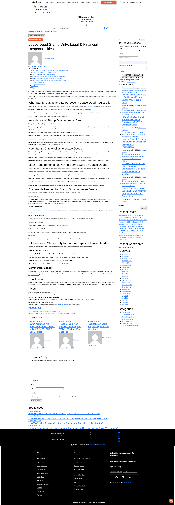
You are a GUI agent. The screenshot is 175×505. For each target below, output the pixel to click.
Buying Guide (126, 312)
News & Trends (127, 321)
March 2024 (125, 304)
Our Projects (41, 462)
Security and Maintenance (130, 325)
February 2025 (126, 280)
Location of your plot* (125, 65)
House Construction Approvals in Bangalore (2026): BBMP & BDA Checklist (70, 328)
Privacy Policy (78, 478)
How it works (41, 458)
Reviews (39, 495)
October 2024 (126, 289)
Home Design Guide (128, 317)
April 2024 (125, 302)
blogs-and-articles (42, 9)
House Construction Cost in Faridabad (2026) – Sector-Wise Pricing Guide (134, 98)
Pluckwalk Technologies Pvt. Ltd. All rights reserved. (88, 502)
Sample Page (64, 28)
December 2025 (127, 258)
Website (33, 393)
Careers (39, 488)
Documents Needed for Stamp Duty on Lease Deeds (46, 78)
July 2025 (125, 269)
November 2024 (127, 287)
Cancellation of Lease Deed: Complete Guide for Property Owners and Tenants (51, 313)
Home (54, 28)
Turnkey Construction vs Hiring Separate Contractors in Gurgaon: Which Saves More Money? (133, 168)
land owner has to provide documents (43, 210)
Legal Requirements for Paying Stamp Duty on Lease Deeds (48, 76)
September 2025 (127, 265)
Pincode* (122, 71)
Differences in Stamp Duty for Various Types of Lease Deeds (48, 80)
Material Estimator (42, 473)
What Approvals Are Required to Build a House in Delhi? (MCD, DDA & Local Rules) (42, 328)
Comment (34, 380)
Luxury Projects (42, 466)
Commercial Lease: (39, 84)
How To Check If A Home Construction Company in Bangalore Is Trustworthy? (65, 423)
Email (33, 389)
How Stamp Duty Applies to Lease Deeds (43, 74)
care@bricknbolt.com (130, 472)
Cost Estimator (41, 469)
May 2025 (125, 274)
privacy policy (131, 82)
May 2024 (125, 300)
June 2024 (125, 298)
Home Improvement (128, 319)
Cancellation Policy (80, 486)
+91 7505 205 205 (116, 472)
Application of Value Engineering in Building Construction (99, 326)
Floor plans (40, 477)
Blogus (92, 444)
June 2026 (125, 254)
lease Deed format (69, 199)
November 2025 (127, 261)
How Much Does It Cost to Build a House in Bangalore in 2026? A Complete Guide (133, 121)
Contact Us (40, 491)
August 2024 (126, 293)
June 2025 (125, 272)
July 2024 (125, 296)
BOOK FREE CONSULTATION (132, 75)
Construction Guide (128, 315)
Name (33, 384)
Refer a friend (78, 462)
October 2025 (126, 263)
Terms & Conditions (80, 475)
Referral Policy (78, 489)
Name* (141, 51)
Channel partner (79, 466)
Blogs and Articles (42, 484)
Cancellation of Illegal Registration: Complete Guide (45, 311)
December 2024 (127, 285)
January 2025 (126, 282)
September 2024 (127, 291)
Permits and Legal (35, 39)
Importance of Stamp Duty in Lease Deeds (43, 72)
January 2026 (126, 256)
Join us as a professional (82, 458)
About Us (40, 480)
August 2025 (126, 267)
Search (121, 205)
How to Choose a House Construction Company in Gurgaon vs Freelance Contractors (134, 192)
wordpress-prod (107, 337)
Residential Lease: (39, 82)
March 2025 (125, 278)
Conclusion (34, 86)
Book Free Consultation (36, 36)
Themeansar (101, 444)
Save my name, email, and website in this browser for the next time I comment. (57, 397)
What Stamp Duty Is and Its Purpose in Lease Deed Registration (49, 70)
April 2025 (125, 276)
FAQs (33, 88)
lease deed (92, 106)
